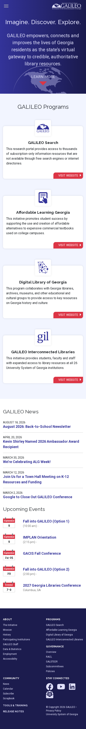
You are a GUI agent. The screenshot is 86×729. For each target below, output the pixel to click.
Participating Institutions (16, 639)
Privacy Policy (53, 710)
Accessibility (10, 658)
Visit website (68, 175)
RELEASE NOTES (13, 711)
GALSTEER (52, 661)
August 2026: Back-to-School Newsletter (37, 426)
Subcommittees (55, 666)
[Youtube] (61, 688)
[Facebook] (50, 688)
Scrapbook (8, 698)
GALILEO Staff (10, 644)
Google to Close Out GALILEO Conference (37, 497)
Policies (50, 671)
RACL (49, 656)
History (7, 634)
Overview (51, 652)
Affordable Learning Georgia (61, 629)
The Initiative (10, 625)
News (6, 684)
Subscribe (8, 693)
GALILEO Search (55, 625)
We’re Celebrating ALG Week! (27, 462)
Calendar (8, 688)
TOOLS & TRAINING (15, 705)
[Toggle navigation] (6, 6)
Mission (7, 629)
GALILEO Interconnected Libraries (64, 639)
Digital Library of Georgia (59, 634)
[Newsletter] (49, 696)
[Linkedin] (72, 688)
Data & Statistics (12, 649)
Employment (10, 654)
